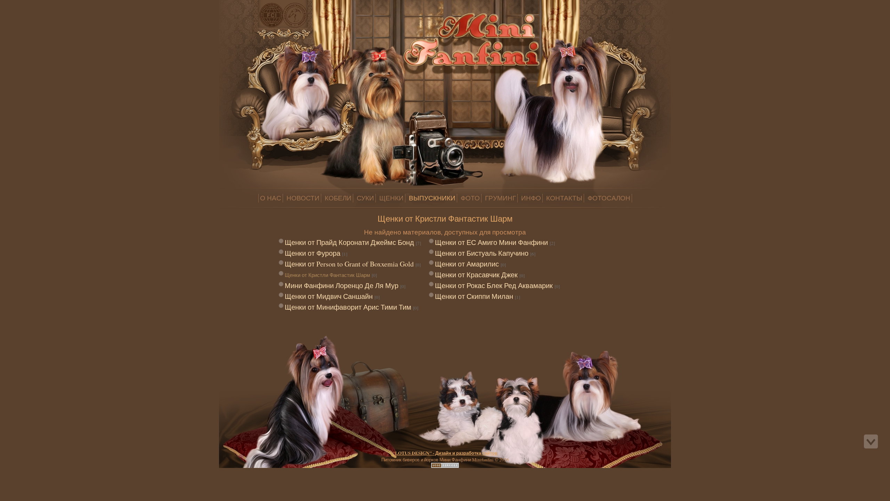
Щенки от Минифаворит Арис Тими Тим (348, 307)
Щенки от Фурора (312, 253)
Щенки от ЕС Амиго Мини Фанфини (491, 242)
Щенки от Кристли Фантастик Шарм (327, 274)
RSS (62, 4)
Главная (41, 4)
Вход (55, 4)
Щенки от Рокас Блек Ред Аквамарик (494, 285)
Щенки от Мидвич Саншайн (329, 296)
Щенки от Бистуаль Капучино (481, 253)
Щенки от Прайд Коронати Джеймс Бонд (349, 242)
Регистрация (48, 4)
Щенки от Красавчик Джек (476, 274)
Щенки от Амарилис (467, 264)
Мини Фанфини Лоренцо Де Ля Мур (341, 285)
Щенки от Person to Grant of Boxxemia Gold (349, 264)
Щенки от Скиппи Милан (474, 296)
